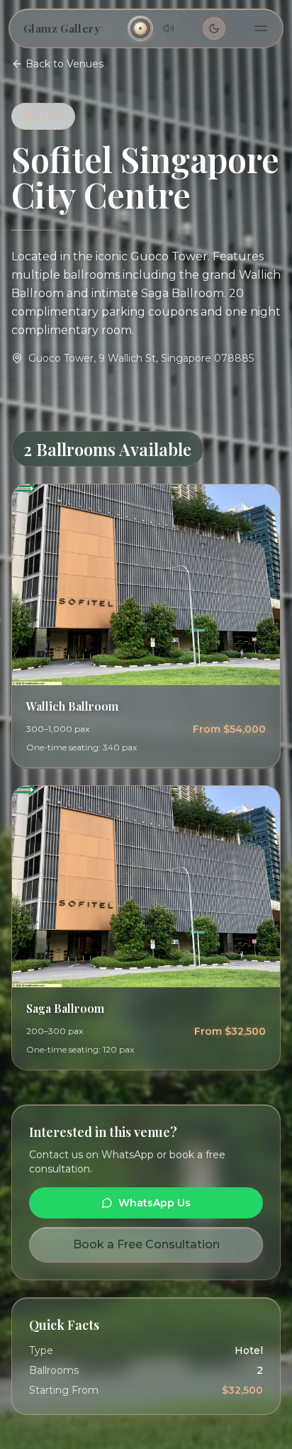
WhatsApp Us (154, 1203)
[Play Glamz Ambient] (140, 28)
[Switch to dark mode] (214, 28)
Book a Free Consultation (146, 1244)
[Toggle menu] (260, 28)
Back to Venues (64, 63)
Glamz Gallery (61, 28)
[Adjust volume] (168, 28)
